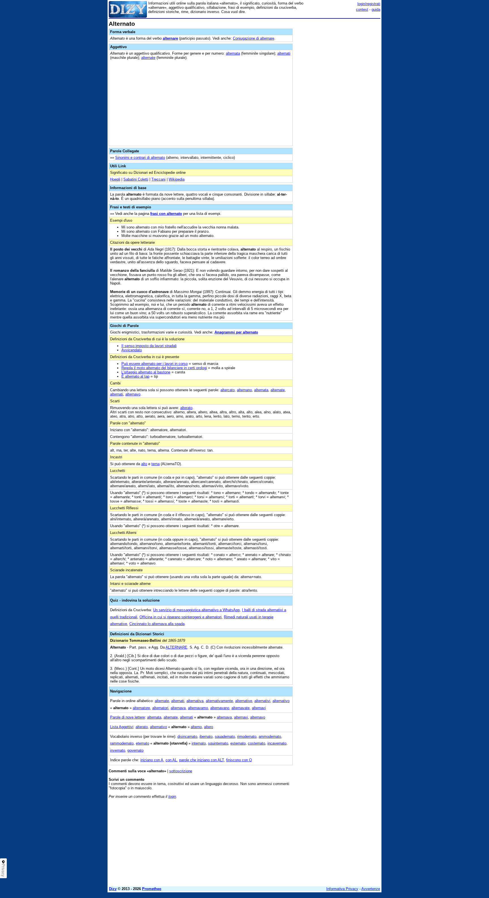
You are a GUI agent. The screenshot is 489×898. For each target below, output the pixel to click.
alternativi (262, 701)
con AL (171, 760)
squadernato (225, 736)
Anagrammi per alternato (236, 332)
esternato (238, 743)
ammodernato (270, 736)
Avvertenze (370, 889)
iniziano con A (151, 760)
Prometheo (151, 889)
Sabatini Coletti (135, 179)
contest (362, 9)
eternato (142, 743)
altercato (227, 390)
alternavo (132, 394)
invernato (117, 750)
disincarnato (187, 736)
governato (135, 750)
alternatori (160, 708)
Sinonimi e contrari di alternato (140, 157)
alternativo (281, 701)
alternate (148, 57)
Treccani (158, 179)
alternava (178, 708)
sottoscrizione (180, 771)
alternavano (219, 708)
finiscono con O (239, 760)
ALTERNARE (176, 647)
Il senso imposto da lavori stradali (149, 346)
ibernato (206, 736)
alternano (244, 390)
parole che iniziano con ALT (201, 760)
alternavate (240, 708)
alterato (186, 408)
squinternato (218, 743)
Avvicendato (131, 350)
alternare (170, 38)
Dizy (113, 889)
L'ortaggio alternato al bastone (145, 372)
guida (376, 9)
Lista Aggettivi (121, 727)
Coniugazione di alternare (253, 38)
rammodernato (122, 743)
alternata (233, 53)
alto (144, 464)
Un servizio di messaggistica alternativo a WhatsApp (196, 610)
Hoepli (115, 179)
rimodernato (246, 736)
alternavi (259, 708)
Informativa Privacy (342, 889)
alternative (243, 701)
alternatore (141, 708)
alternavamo (198, 708)
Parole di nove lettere (127, 717)
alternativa (194, 701)
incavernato (276, 743)
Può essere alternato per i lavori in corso (154, 364)
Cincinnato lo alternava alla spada (157, 624)
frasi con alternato (166, 213)
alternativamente (219, 701)
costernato (256, 743)
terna (155, 464)
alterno (196, 727)
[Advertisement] (337, 106)
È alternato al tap (135, 376)
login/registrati (368, 4)
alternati (283, 53)
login (172, 796)
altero (208, 727)
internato (199, 743)
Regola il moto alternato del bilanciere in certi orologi (164, 368)
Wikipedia (177, 179)
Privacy (3, 870)
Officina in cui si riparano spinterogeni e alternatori (181, 617)
